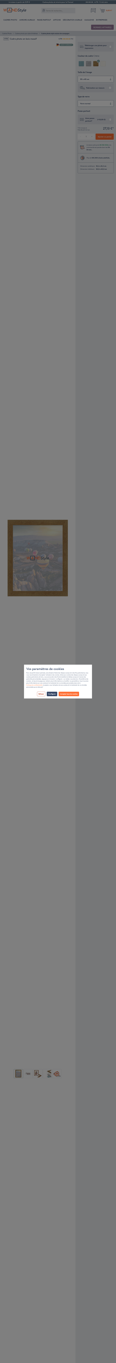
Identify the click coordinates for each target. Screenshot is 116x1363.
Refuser (41, 694)
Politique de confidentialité (34, 685)
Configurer (52, 694)
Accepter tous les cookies (69, 694)
